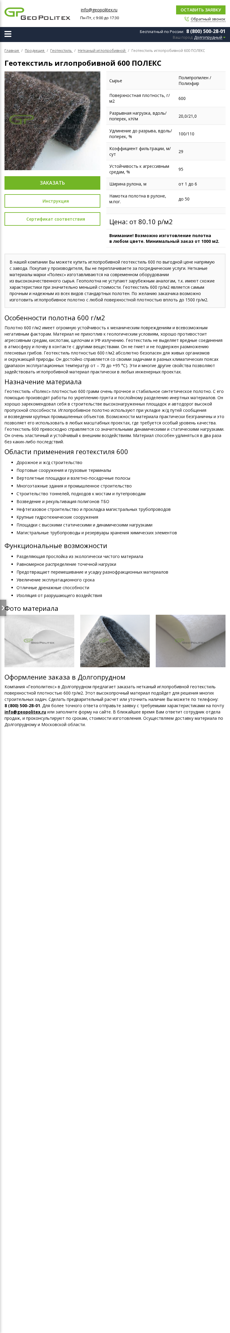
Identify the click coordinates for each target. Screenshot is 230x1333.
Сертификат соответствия (55, 219)
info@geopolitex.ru (99, 10)
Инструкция (56, 201)
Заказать (52, 182)
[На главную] (37, 14)
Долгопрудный (208, 37)
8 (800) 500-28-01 (206, 31)
